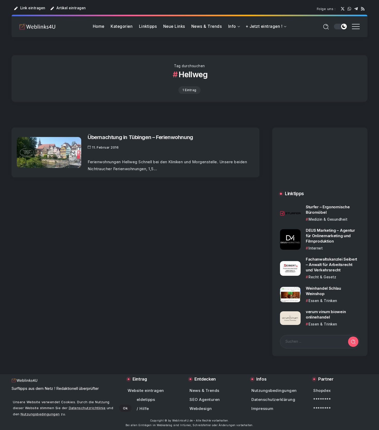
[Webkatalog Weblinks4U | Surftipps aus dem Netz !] (37, 26)
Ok (125, 408)
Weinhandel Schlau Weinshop (323, 291)
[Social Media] (343, 9)
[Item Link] (49, 152)
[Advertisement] (320, 164)
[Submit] (353, 342)
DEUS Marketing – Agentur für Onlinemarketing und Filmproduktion (330, 236)
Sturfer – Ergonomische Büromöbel (328, 209)
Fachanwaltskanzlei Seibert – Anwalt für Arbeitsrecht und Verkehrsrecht (331, 264)
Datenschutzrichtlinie (87, 408)
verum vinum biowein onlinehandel (326, 314)
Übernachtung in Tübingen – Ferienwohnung (140, 137)
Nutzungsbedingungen (40, 414)
